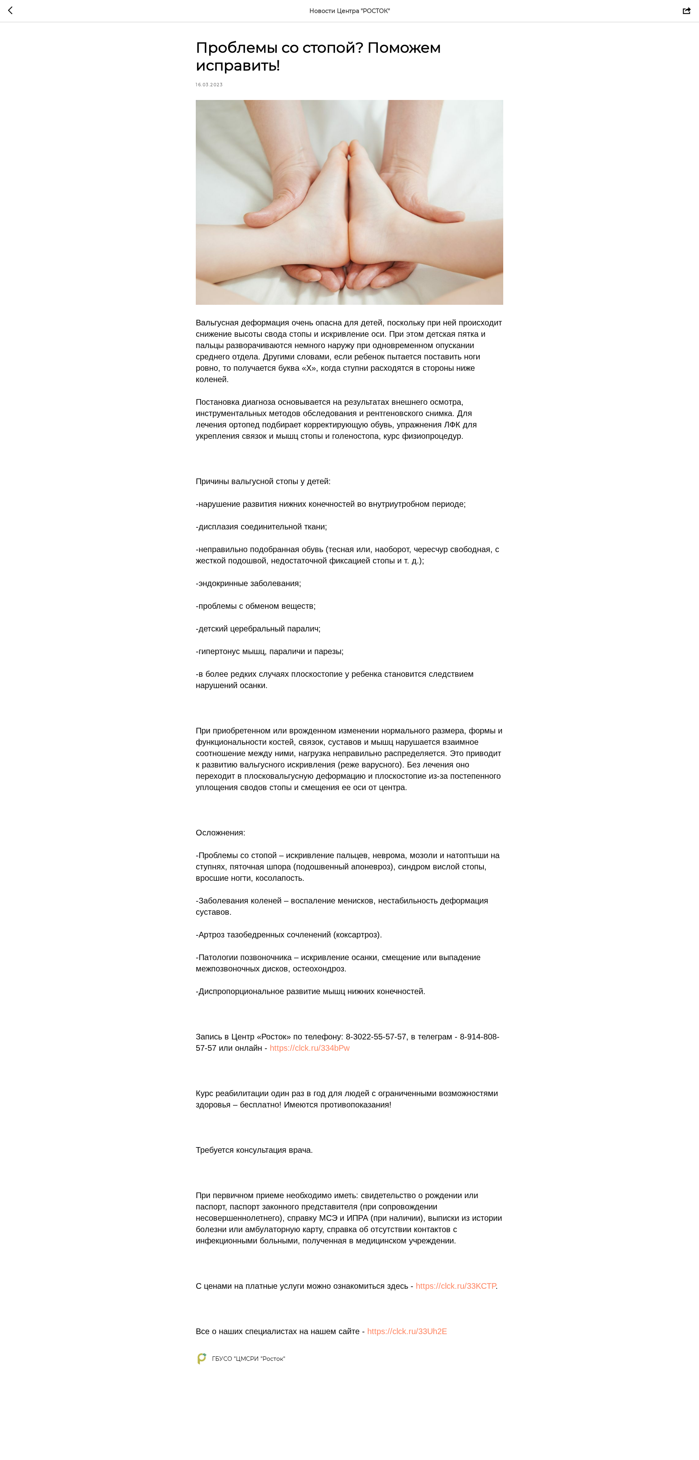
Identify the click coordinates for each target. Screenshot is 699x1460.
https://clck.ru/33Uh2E (407, 1331)
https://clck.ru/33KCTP (456, 1285)
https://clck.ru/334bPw (310, 1047)
